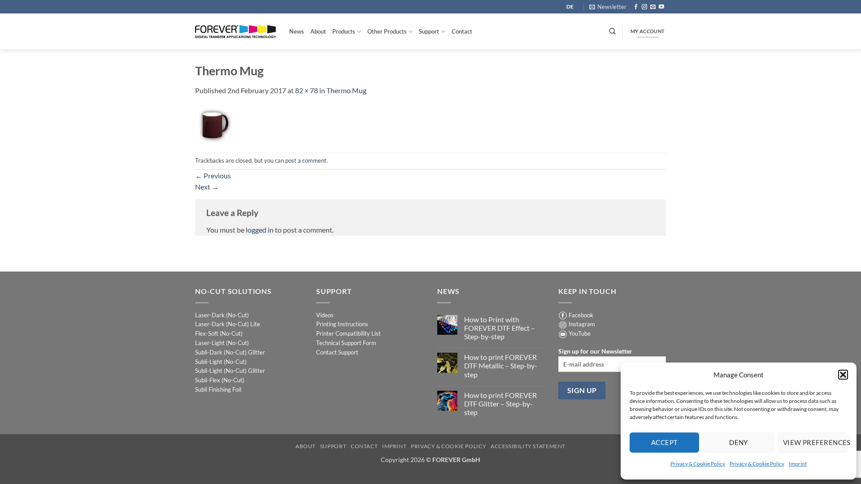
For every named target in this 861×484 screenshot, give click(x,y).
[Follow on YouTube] (661, 7)
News (296, 31)
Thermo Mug (346, 90)
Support (429, 31)
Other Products (387, 31)
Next (207, 186)
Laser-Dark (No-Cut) (222, 315)
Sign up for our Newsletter (595, 351)
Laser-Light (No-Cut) (222, 342)
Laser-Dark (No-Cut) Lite (227, 324)
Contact (462, 31)
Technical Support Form (346, 342)
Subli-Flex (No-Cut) (219, 380)
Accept (664, 442)
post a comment (305, 160)
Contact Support (337, 352)
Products (343, 31)
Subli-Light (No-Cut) (221, 361)
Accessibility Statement (528, 446)
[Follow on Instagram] (644, 7)
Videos (325, 315)
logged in (260, 229)
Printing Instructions (342, 324)
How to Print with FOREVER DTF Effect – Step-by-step (499, 328)
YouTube (580, 333)
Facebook (581, 315)
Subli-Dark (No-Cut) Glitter (230, 352)
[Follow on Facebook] (636, 7)
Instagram (582, 324)
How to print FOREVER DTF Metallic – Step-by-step (500, 365)
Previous (213, 175)
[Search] (612, 31)
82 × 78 (306, 90)
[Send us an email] (653, 7)
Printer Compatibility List (348, 333)
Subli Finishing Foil (218, 389)
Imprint (798, 463)
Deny (738, 442)
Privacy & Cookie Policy (697, 463)
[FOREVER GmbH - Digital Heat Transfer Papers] (235, 31)
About (318, 31)
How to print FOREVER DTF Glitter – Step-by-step (500, 403)
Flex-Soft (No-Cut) (219, 333)
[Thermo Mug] (213, 123)
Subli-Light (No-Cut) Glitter (230, 370)
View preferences (815, 442)
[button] (843, 374)
